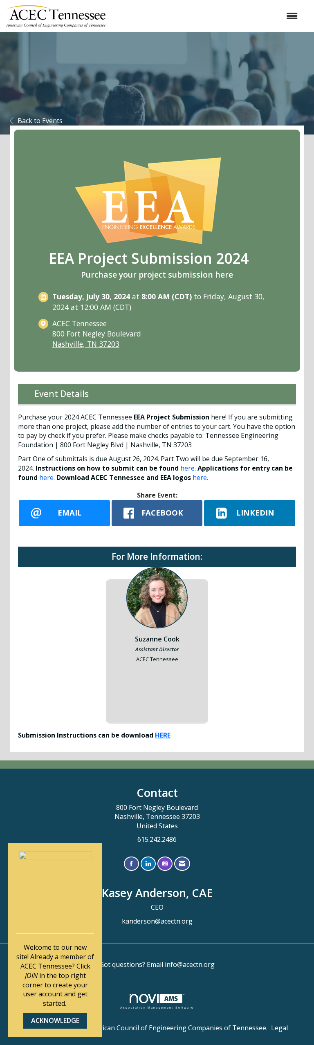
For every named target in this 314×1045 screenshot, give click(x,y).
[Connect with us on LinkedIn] (148, 864)
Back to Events (40, 120)
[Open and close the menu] (206, 16)
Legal (279, 1027)
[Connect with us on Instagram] (165, 864)
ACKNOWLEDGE (55, 1020)
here (187, 468)
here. (47, 477)
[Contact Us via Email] (182, 864)
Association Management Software (157, 1007)
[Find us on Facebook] (131, 864)
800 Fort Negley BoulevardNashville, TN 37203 (96, 339)
